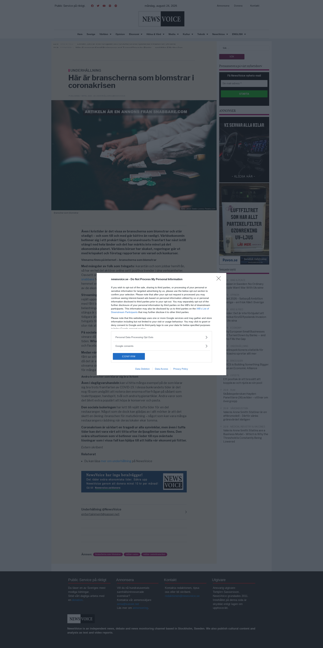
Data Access (161, 368)
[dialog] (161, 324)
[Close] (220, 279)
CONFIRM (129, 356)
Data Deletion (142, 368)
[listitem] (161, 337)
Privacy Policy (180, 368)
